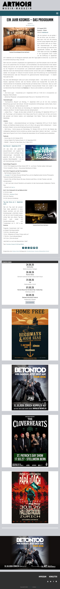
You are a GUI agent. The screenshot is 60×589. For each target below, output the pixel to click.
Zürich (47, 251)
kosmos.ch (45, 32)
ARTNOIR (30, 587)
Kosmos (37, 251)
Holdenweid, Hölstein (30, 297)
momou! (38, 587)
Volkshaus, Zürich (30, 289)
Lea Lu (13, 187)
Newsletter (53, 577)
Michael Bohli (42, 251)
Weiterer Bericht (16, 251)
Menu (57, 13)
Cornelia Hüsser (30, 251)
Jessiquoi (12, 194)
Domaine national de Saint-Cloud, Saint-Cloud (30, 274)
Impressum (42, 577)
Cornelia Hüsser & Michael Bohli (15, 244)
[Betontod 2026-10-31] (30, 410)
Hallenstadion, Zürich (30, 282)
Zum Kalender (30, 302)
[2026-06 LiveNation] (30, 359)
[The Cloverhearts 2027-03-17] (30, 466)
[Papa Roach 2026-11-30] (30, 523)
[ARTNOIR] (17, 9)
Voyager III (8, 175)
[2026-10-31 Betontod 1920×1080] (30, 569)
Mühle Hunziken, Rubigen (30, 266)
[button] (23, 248)
